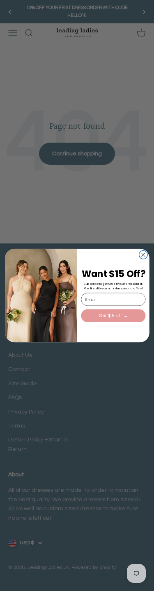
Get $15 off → (113, 316)
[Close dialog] (143, 254)
